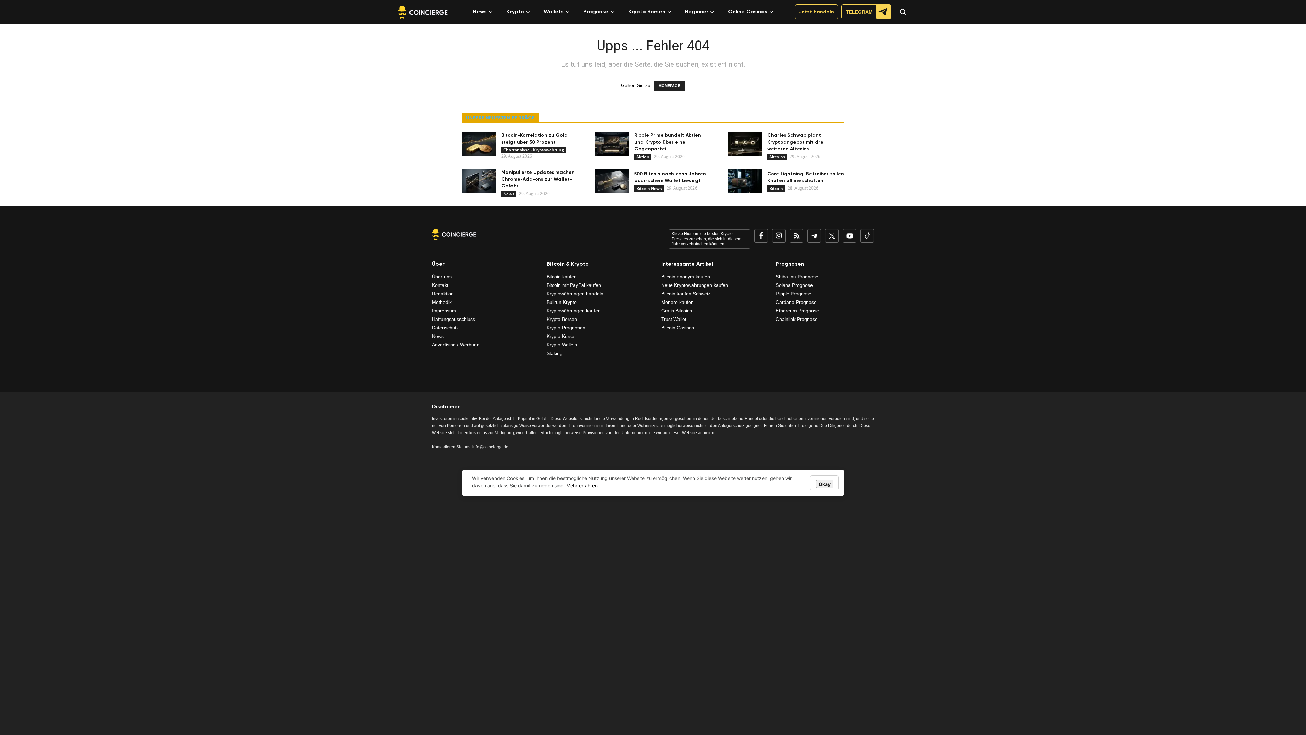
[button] (899, 18)
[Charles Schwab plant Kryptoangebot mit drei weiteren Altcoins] (745, 144)
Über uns (442, 276)
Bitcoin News (649, 188)
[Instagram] (779, 236)
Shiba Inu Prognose (797, 276)
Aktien (642, 157)
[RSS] (796, 236)
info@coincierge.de (490, 447)
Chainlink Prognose (797, 319)
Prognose (595, 12)
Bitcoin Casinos (677, 327)
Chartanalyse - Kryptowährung (533, 150)
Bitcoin (776, 188)
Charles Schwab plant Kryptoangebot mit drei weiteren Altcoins (795, 142)
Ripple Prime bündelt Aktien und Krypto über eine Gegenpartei (667, 142)
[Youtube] (849, 236)
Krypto (515, 12)
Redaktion (443, 293)
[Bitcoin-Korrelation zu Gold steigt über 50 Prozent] (479, 144)
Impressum (444, 310)
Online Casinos (747, 12)
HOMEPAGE (669, 86)
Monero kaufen (677, 302)
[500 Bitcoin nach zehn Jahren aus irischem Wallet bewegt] (612, 181)
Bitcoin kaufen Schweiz (685, 293)
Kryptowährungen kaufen (574, 310)
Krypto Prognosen (566, 327)
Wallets (553, 12)
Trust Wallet (673, 319)
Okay (825, 484)
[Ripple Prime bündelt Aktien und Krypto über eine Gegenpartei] (612, 144)
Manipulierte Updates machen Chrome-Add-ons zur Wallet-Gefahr (538, 179)
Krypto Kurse (560, 336)
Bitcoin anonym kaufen (685, 276)
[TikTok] (867, 236)
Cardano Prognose (796, 302)
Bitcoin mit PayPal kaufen (574, 285)
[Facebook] (761, 236)
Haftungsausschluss (453, 319)
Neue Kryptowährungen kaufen (694, 285)
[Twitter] (832, 236)
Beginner (696, 12)
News (480, 12)
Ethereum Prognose (797, 310)
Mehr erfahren (582, 485)
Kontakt (440, 285)
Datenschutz (445, 327)
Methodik (442, 302)
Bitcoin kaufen (562, 276)
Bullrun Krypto (562, 302)
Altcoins (777, 157)
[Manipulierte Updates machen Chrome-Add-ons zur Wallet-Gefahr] (479, 181)
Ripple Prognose (793, 293)
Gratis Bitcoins (676, 310)
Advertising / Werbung (456, 344)
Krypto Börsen (646, 12)
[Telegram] (814, 236)
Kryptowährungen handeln (575, 293)
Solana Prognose (794, 285)
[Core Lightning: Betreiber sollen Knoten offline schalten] (745, 181)
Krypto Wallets (562, 344)
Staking (555, 353)
